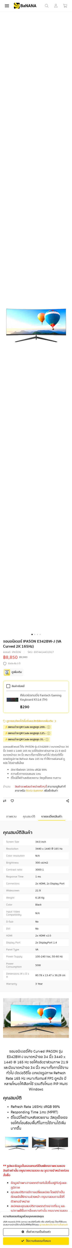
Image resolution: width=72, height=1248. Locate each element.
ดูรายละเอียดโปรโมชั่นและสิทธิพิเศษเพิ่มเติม (30, 721)
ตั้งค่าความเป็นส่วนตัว (38, 1232)
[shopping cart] (65, 6)
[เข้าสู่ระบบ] (56, 6)
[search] (46, 6)
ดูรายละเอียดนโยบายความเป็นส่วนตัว (54, 1224)
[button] (32, 634)
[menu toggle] (7, 6)
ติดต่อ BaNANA (34, 791)
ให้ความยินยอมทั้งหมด (38, 1241)
